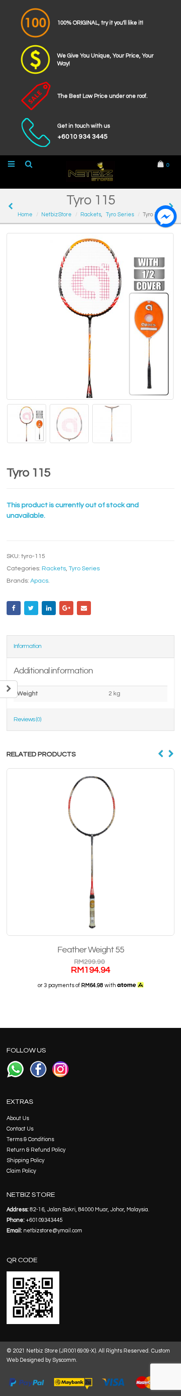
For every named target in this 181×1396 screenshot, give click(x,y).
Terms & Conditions (30, 1139)
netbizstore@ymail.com (52, 1231)
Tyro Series (84, 569)
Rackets (54, 569)
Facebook (14, 608)
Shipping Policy (25, 1160)
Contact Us (20, 1129)
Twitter (31, 608)
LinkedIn (49, 608)
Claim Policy (21, 1171)
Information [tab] (27, 646)
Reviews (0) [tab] (27, 719)
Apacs (39, 581)
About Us (18, 1118)
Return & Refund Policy (36, 1150)
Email (84, 608)
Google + (66, 608)
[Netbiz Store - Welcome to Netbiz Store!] (90, 171)
